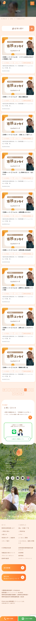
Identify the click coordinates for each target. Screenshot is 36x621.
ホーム (4, 525)
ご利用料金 (22, 531)
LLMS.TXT (12, 603)
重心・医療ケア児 (24, 528)
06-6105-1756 (14, 471)
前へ (5, 390)
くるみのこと (22, 525)
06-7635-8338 (14, 473)
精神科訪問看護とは (28, 62)
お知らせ (4, 534)
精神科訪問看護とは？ (8, 528)
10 (17, 393)
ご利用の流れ (6, 531)
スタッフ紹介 (6, 541)
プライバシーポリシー (8, 555)
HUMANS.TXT (5, 603)
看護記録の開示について (8, 552)
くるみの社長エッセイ (8, 62)
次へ (22, 393)
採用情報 (21, 552)
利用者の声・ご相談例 (8, 537)
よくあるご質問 (23, 537)
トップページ (4, 18)
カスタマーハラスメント (25, 558)
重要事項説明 (5, 558)
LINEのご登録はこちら (18, 439)
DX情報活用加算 (6, 548)
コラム (11, 18)
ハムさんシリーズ (18, 62)
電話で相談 (10, 618)
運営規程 (21, 555)
